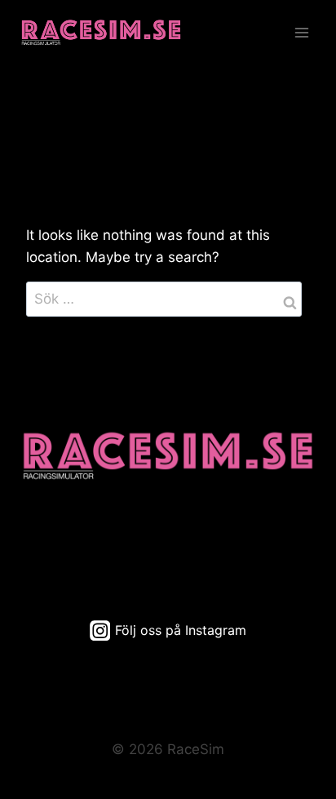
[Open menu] (301, 32)
